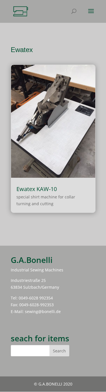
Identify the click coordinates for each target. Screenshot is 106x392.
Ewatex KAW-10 (36, 189)
